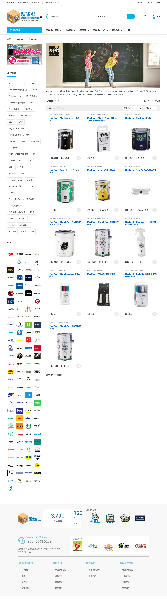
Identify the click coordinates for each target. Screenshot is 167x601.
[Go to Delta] (37, 286)
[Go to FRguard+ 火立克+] (10, 317)
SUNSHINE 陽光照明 (17, 212)
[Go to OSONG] (37, 379)
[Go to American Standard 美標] (10, 262)
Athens (33, 83)
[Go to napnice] (19, 372)
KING (21, 160)
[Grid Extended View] (54, 108)
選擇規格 (78, 158)
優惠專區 (83, 30)
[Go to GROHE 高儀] (37, 325)
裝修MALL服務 (52, 30)
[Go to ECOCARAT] (19, 301)
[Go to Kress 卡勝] (37, 348)
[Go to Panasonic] (19, 387)
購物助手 (116, 30)
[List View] (58, 108)
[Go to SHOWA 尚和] (37, 411)
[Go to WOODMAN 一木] (10, 465)
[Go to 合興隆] (19, 473)
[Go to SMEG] (37, 418)
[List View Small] (63, 108)
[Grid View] (50, 108)
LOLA (30, 160)
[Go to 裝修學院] (37, 481)
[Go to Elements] (37, 301)
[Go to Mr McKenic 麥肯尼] (10, 372)
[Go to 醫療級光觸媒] (10, 489)
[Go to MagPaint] (37, 356)
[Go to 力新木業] (10, 473)
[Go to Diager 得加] (28, 293)
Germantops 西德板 (17, 141)
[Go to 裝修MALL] (28, 481)
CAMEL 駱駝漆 (31, 96)
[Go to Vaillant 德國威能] (37, 442)
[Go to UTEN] (28, 442)
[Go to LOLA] (19, 356)
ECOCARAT (29, 109)
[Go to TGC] (37, 426)
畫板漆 (61, 115)
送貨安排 (58, 582)
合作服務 (69, 30)
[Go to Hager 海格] (10, 332)
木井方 (23, 231)
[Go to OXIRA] (10, 387)
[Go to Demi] (10, 293)
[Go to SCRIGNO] (10, 411)
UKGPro (21, 218)
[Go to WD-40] (28, 457)
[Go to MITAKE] (28, 364)
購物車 (150, 2)
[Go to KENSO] (37, 340)
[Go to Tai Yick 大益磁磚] (28, 426)
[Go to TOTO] (28, 434)
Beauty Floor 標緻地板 (18, 90)
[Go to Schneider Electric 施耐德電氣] (37, 403)
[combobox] (71, 16)
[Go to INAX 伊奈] (28, 332)
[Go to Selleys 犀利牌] (19, 411)
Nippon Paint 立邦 (16, 173)
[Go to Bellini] (37, 270)
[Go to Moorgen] (37, 364)
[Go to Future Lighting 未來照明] (19, 317)
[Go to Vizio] (37, 450)
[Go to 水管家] (10, 481)
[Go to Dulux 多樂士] (10, 301)
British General (15, 96)
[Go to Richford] (19, 395)
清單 (158, 2)
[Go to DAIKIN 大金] (10, 286)
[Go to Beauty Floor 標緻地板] (28, 270)
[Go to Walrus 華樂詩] (19, 457)
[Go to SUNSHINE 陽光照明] (19, 426)
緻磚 (32, 231)
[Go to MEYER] (19, 364)
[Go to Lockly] (10, 356)
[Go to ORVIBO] (28, 379)
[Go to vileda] (19, 450)
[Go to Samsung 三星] (19, 403)
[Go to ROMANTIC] (10, 403)
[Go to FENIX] (37, 309)
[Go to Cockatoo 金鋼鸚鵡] (37, 278)
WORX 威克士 (24, 225)
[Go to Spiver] (10, 426)
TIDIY (11, 218)
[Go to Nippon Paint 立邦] (10, 379)
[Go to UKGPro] (19, 442)
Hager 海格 (34, 141)
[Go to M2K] (28, 356)
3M (10, 83)
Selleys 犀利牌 (15, 206)
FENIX (20, 122)
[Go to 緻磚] (19, 481)
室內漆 (55, 115)
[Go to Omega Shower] (19, 379)
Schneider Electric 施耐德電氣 (21, 199)
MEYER (20, 167)
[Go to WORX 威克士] (19, 465)
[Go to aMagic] (37, 254)
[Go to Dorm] (37, 293)
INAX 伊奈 (13, 148)
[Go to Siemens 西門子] (10, 418)
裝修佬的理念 (23, 2)
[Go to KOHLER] (19, 348)
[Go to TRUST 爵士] (10, 442)
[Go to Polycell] (10, 395)
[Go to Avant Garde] (19, 270)
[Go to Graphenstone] (28, 325)
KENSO (12, 160)
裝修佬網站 (36, 2)
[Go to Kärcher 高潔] (19, 340)
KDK (34, 154)
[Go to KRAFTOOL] (28, 348)
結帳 (23, 576)
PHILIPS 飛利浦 (15, 186)
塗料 (51, 115)
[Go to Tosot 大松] (19, 434)
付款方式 (58, 576)
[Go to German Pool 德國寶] (10, 325)
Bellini (34, 90)
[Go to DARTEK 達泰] (19, 286)
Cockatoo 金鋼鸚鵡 (17, 103)
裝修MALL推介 (99, 30)
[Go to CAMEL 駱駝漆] (28, 278)
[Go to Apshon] (19, 262)
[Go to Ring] (28, 395)
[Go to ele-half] (28, 301)
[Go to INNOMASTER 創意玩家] (37, 332)
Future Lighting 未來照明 (19, 135)
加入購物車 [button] (116, 158)
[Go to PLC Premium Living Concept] (37, 387)
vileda (11, 225)
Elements (12, 115)
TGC (32, 212)
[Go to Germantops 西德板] (19, 325)
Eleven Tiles (26, 115)
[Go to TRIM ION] (37, 434)
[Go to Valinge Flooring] (10, 450)
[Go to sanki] (28, 403)
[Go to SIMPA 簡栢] (28, 418)
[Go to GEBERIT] (37, 317)
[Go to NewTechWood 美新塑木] (28, 372)
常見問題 (58, 588)
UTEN (31, 218)
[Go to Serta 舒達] (28, 411)
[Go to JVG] (10, 340)
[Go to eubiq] (19, 309)
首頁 (9, 39)
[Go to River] (37, 395)
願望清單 (25, 588)
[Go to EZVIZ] (28, 309)
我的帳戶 (140, 2)
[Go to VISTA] (28, 450)
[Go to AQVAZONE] (37, 262)
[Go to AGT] (19, 254)
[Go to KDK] (28, 340)
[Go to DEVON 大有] (19, 293)
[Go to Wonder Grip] (37, 457)
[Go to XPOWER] (28, 465)
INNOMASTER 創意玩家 (18, 154)
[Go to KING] (10, 348)
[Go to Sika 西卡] (19, 418)
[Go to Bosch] (10, 278)
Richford (29, 186)
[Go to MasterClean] (10, 364)
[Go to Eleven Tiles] (10, 309)
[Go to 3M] (10, 254)
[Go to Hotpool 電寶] (19, 332)
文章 (128, 30)
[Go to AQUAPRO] (28, 262)
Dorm (31, 103)
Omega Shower (15, 180)
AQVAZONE (20, 83)
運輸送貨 (67, 115)
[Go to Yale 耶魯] (37, 465)
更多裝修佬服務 (50, 2)
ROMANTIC (13, 193)
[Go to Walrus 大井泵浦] (10, 457)
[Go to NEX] (37, 372)
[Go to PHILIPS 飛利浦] (28, 387)
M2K (11, 167)
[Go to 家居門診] (28, 473)
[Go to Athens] (10, 270)
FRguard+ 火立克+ (16, 128)
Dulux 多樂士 (14, 109)
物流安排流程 (60, 570)
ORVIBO (29, 180)
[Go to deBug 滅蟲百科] (28, 286)
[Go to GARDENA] (28, 317)
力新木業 (12, 231)
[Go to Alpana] (28, 254)
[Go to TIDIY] (10, 434)
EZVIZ (11, 122)
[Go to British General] (19, 278)
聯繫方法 (10, 2)
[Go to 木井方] (37, 473)
